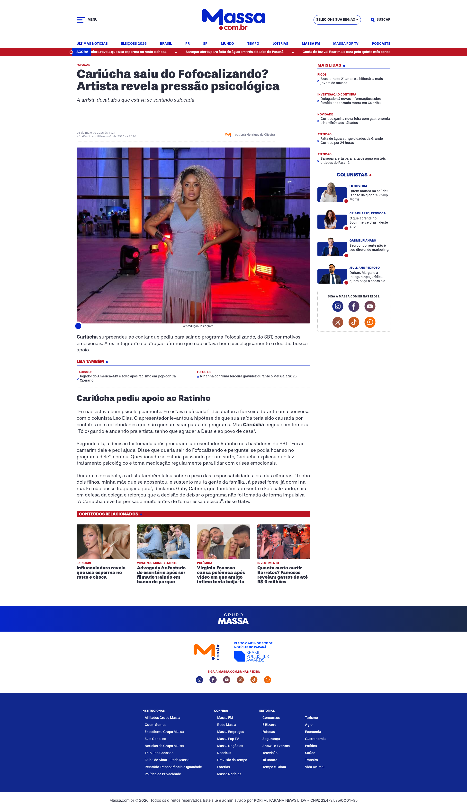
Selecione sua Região (335, 19)
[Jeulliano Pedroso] (332, 274)
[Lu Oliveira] (332, 192)
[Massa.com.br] (233, 20)
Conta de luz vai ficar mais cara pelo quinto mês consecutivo (318, 52)
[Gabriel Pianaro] (332, 246)
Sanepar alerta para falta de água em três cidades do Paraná (201, 52)
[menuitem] (92, 44)
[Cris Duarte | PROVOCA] (332, 219)
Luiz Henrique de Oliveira (258, 134)
